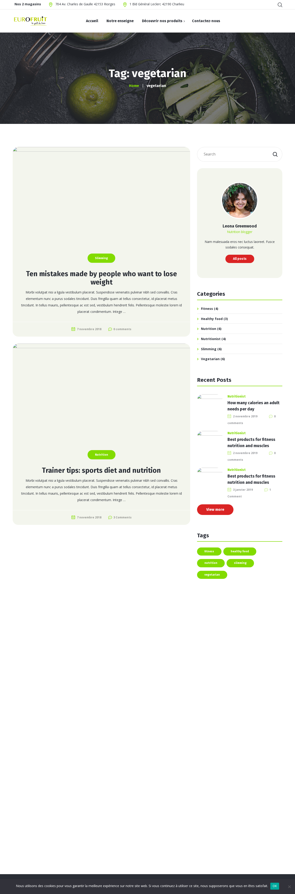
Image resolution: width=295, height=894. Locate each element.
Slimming (101, 258)
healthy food (240, 551)
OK (275, 886)
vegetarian (212, 574)
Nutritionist (211, 339)
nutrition (210, 563)
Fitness (207, 308)
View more (215, 509)
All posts (240, 259)
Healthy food (212, 319)
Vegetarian (210, 359)
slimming (240, 563)
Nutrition (101, 454)
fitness (209, 551)
